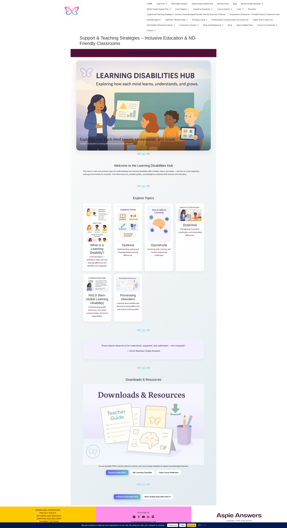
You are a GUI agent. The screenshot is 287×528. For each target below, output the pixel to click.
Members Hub (223, 4)
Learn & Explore (223, 9)
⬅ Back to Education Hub (127, 497)
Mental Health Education (251, 4)
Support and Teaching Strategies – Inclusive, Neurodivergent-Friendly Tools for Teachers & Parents (186, 14)
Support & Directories (201, 9)
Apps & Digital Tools (245, 25)
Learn (239, 9)
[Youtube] (143, 517)
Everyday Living (198, 20)
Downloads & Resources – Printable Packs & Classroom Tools (255, 14)
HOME (149, 4)
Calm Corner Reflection (169, 473)
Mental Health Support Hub (158, 9)
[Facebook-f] (139, 517)
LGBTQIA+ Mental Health (175, 20)
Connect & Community (266, 25)
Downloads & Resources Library (160, 25)
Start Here (161, 4)
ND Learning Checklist (142, 473)
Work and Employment (212, 25)
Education (252, 9)
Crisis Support (181, 9)
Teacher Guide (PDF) (117, 473)
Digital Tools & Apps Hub (263, 20)
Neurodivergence (154, 20)
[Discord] (153, 517)
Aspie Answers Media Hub (202, 4)
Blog (235, 4)
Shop (230, 25)
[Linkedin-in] (148, 517)
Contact (150, 30)
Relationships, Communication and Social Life (230, 20)
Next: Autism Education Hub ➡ (158, 497)
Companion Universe (187, 25)
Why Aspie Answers (179, 4)
